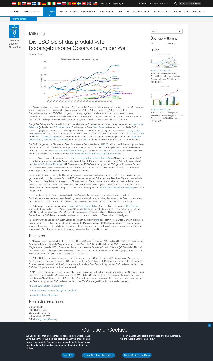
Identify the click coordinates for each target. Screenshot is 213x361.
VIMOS (134, 133)
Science (183, 3)
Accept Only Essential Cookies (98, 355)
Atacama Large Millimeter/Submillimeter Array (92, 158)
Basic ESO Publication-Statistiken (47, 285)
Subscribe (143, 3)
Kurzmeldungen (19, 18)
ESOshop (62, 12)
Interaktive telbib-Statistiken (45, 295)
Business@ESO (173, 12)
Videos (37, 12)
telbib (87, 209)
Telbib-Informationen (41, 290)
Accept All (68, 355)
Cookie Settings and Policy (137, 355)
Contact (154, 3)
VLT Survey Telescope (47, 136)
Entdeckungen (106, 12)
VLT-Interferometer (62, 127)
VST (85, 139)
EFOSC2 (117, 150)
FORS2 (137, 130)
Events (120, 12)
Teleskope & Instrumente (82, 12)
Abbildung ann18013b (160, 109)
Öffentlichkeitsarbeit (138, 12)
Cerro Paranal (99, 127)
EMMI (105, 150)
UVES (129, 130)
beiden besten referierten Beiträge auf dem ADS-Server (95, 153)
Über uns (16, 12)
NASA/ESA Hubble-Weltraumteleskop (117, 187)
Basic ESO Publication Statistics (68, 150)
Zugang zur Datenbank (66, 290)
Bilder (27, 12)
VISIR (141, 133)
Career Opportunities (195, 12)
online (96, 219)
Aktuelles (49, 12)
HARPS (104, 144)
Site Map (164, 3)
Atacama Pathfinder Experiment (49, 164)
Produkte (158, 12)
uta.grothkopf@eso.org (46, 319)
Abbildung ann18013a (160, 70)
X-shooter (37, 133)
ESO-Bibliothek (132, 206)
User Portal (195, 3)
